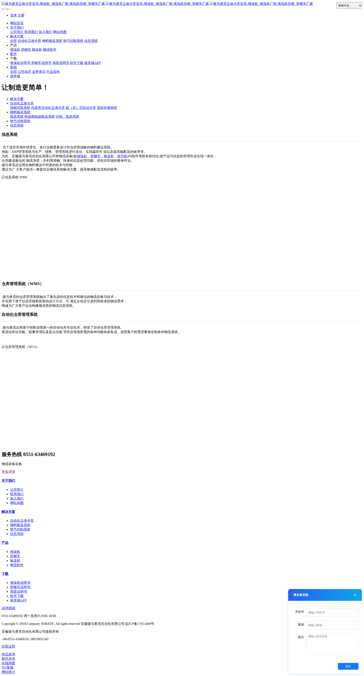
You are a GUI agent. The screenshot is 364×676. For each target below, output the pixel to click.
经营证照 (8, 646)
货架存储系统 (107, 107)
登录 (13, 15)
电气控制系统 (20, 121)
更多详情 (8, 471)
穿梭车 (95, 156)
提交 (348, 666)
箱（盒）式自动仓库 (81, 107)
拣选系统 (17, 116)
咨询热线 (8, 608)
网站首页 (17, 23)
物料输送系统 (20, 112)
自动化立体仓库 (22, 103)
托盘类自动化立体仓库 (48, 107)
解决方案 (17, 99)
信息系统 (17, 125)
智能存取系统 (20, 107)
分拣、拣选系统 (67, 116)
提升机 (122, 156)
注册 (21, 15)
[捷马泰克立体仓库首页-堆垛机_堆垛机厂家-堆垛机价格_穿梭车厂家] (182, 4)
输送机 (109, 156)
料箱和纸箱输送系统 (39, 116)
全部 (13, 41)
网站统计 (8, 672)
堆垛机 (82, 156)
